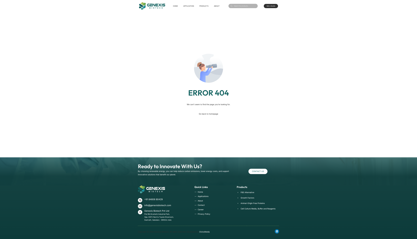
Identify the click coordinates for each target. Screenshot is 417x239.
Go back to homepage (208, 114)
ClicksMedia (204, 232)
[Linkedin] (277, 231)
